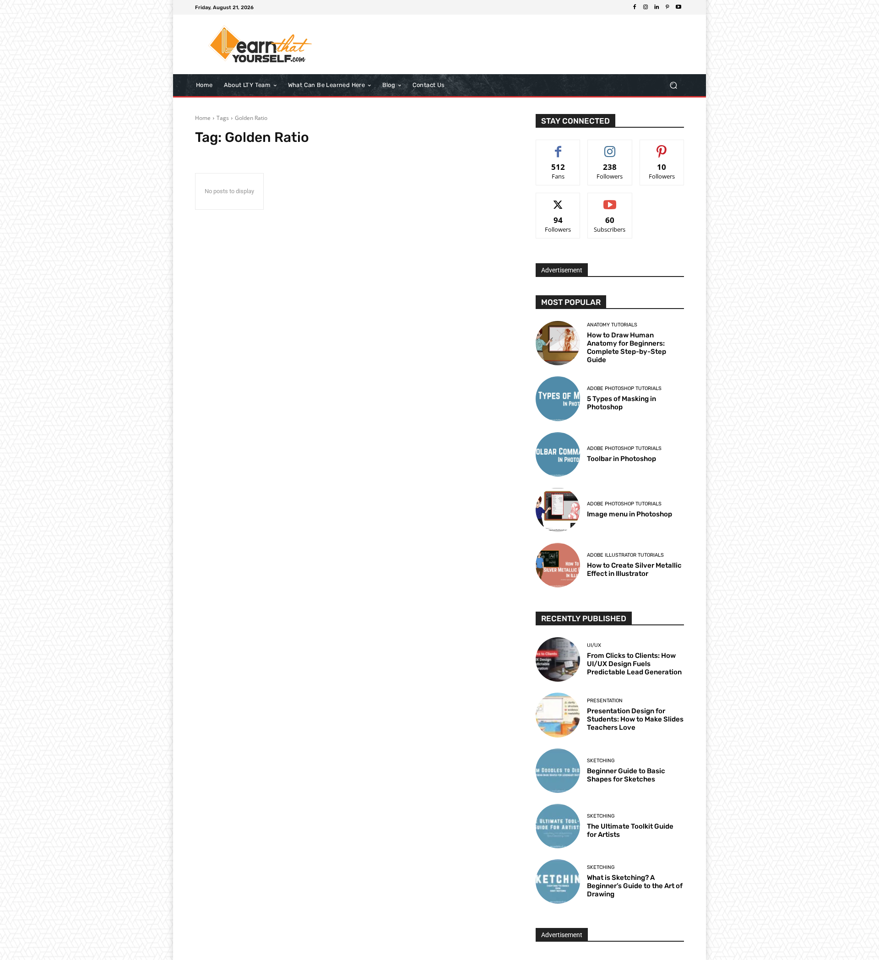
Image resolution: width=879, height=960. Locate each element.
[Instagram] (645, 7)
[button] (673, 85)
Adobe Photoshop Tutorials (624, 388)
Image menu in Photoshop (629, 514)
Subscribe (610, 199)
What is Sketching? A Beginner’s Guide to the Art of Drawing (635, 885)
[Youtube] (678, 7)
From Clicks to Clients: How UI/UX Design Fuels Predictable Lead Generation (634, 663)
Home (203, 118)
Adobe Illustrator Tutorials (625, 555)
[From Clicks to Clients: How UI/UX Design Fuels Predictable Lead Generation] (558, 659)
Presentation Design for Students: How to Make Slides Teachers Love (635, 719)
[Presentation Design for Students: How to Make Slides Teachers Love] (558, 715)
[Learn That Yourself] (260, 44)
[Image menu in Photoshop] (558, 510)
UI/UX (594, 645)
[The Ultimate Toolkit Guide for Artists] (558, 826)
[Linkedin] (656, 7)
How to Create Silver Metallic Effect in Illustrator (634, 569)
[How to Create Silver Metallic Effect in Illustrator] (558, 565)
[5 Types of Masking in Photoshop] (558, 398)
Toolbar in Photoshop (621, 459)
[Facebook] (634, 7)
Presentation (605, 700)
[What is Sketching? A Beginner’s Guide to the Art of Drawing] (558, 881)
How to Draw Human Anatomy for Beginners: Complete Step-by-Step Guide (626, 347)
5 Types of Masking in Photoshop (621, 403)
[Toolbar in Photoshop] (558, 454)
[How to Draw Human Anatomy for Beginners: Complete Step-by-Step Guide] (558, 343)
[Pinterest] (667, 7)
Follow (610, 146)
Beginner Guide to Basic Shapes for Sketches (626, 775)
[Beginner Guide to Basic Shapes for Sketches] (558, 770)
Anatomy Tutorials (612, 324)
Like (558, 146)
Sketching (600, 760)
